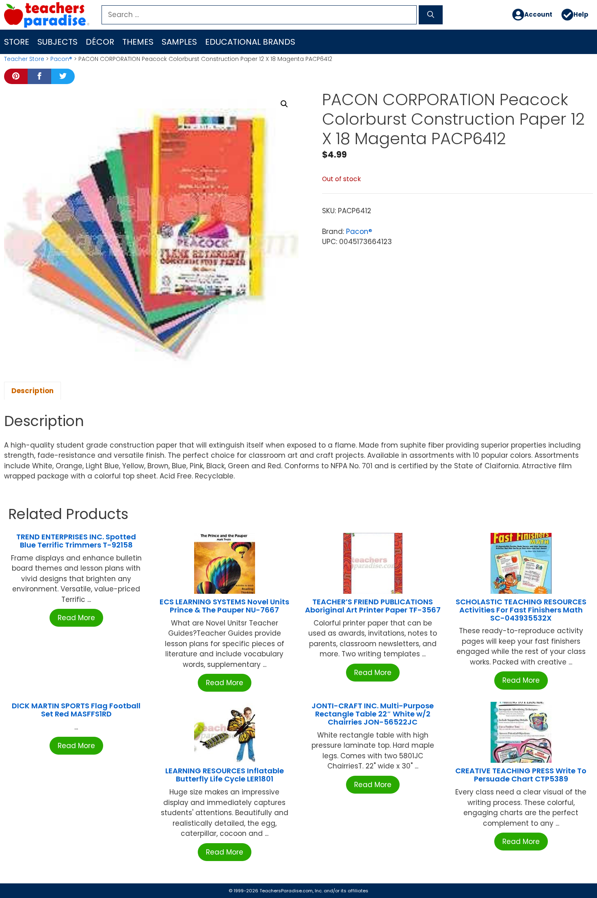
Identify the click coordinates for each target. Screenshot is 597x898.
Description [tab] (32, 391)
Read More (76, 618)
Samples (179, 42)
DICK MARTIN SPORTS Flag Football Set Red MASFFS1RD (76, 710)
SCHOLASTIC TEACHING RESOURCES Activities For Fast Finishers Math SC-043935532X (521, 610)
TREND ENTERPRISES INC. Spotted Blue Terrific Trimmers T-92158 (76, 541)
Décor (100, 42)
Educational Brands (250, 42)
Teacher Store (24, 59)
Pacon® (61, 59)
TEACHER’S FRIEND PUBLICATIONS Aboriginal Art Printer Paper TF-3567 (373, 606)
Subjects (57, 42)
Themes (138, 42)
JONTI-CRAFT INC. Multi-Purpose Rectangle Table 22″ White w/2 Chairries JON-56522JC (372, 714)
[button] (284, 104)
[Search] (431, 15)
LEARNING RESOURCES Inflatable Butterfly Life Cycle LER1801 (224, 775)
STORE (16, 42)
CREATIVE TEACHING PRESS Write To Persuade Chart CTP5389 (520, 775)
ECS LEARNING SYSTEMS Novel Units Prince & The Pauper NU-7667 (224, 606)
